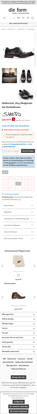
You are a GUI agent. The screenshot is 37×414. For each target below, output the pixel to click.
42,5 (5, 184)
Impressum (21, 359)
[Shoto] (18, 114)
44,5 (31, 184)
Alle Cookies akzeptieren (18, 411)
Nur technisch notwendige (19, 406)
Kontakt (30, 359)
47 (32, 189)
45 (5, 189)
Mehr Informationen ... (18, 398)
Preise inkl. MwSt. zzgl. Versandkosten (15, 126)
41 (18, 178)
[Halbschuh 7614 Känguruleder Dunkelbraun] (18, 49)
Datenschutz (11, 359)
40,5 (11, 178)
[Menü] (4, 18)
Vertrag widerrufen (18, 377)
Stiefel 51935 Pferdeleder (18, 305)
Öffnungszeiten (11, 365)
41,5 (25, 178)
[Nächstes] (33, 49)
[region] (18, 66)
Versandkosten (24, 365)
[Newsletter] (18, 18)
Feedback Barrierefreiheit (24, 362)
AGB (4, 359)
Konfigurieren (18, 402)
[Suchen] (13, 18)
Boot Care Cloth (18, 271)
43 (12, 184)
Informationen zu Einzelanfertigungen (16, 219)
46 (18, 189)
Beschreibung (8, 205)
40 (5, 178)
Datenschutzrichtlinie (18, 144)
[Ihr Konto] (28, 18)
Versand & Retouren (10, 232)
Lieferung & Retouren (18, 369)
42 (32, 178)
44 (25, 184)
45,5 (11, 189)
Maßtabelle (7, 212)
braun (5, 172)
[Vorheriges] (3, 49)
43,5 (18, 184)
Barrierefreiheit (8, 362)
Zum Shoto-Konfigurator (12, 225)
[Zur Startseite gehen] (18, 10)
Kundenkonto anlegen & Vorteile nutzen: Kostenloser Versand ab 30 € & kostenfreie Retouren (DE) (18, 2)
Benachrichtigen (28, 151)
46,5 (25, 189)
